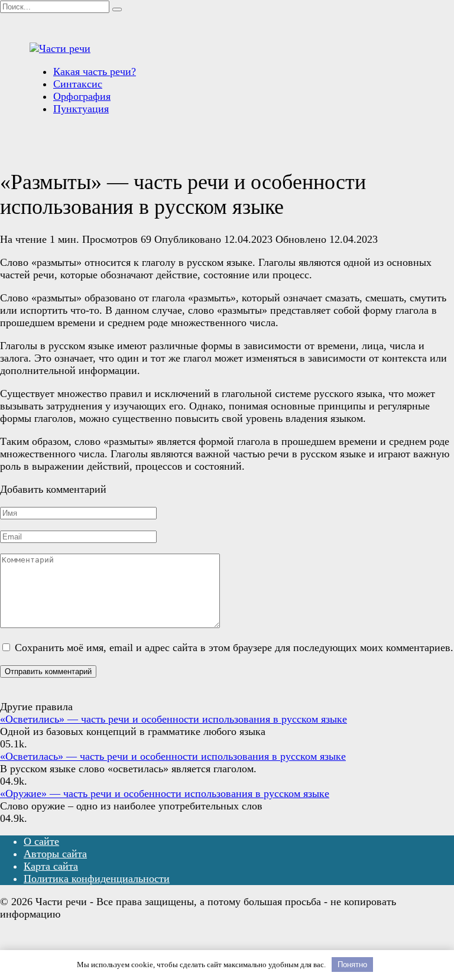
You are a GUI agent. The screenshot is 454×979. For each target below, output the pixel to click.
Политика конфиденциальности (97, 878)
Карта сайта (51, 866)
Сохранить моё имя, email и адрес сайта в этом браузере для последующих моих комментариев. (234, 647)
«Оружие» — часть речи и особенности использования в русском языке (164, 793)
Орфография (82, 96)
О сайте (41, 841)
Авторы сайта (55, 854)
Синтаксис (77, 84)
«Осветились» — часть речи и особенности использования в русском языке (173, 719)
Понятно (352, 964)
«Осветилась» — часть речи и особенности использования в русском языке (173, 756)
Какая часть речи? (94, 71)
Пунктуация (81, 109)
